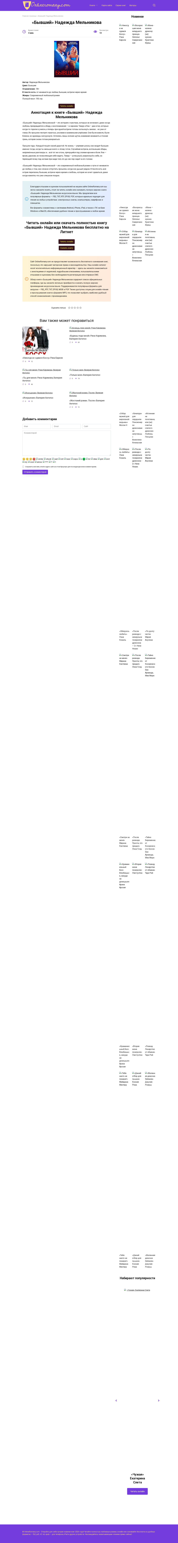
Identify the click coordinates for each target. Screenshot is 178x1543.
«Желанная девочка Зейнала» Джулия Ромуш (150, 1261)
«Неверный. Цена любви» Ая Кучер (137, 1478)
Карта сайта (107, 5)
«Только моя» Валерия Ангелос (84, 375)
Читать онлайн (137, 1491)
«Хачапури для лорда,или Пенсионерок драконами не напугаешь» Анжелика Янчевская (137, 428)
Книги (92, 5)
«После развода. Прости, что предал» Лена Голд (137, 843)
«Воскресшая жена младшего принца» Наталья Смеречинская (137, 216)
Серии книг (121, 5)
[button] (116, 1400)
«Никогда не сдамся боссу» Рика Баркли (42, 358)
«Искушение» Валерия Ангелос (37, 398)
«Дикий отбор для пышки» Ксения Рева (136, 1261)
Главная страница (29, 16)
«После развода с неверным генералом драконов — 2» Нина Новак (137, 640)
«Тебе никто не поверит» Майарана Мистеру (123, 1261)
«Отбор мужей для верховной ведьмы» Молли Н (124, 419)
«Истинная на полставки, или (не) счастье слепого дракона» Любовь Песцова (150, 425)
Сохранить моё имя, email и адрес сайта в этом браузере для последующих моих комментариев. (61, 467)
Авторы (132, 5)
